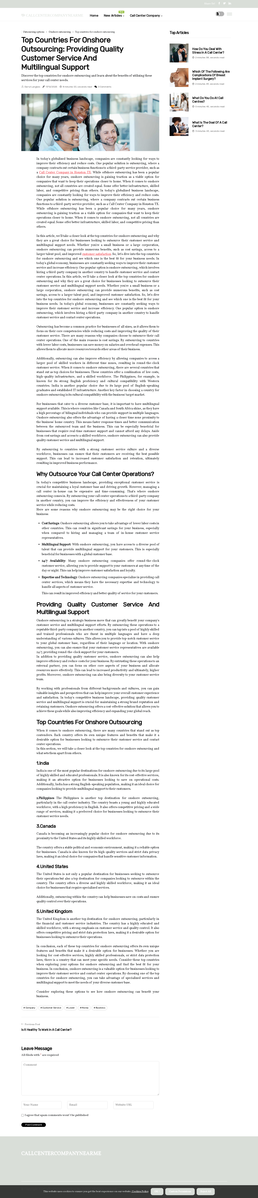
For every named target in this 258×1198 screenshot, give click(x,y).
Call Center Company (145, 15)
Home (94, 15)
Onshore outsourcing (60, 32)
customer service (51, 1007)
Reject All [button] (205, 1191)
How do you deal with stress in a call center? (208, 50)
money (85, 1007)
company (30, 1007)
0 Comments (104, 86)
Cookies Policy (139, 1191)
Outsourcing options (33, 32)
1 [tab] (90, 145)
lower (71, 1007)
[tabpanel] (90, 122)
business (100, 1007)
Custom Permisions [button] (180, 1191)
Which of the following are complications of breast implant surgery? (211, 75)
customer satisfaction (96, 254)
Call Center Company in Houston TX (65, 172)
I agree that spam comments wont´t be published (56, 1115)
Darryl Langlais (32, 86)
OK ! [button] (157, 1191)
